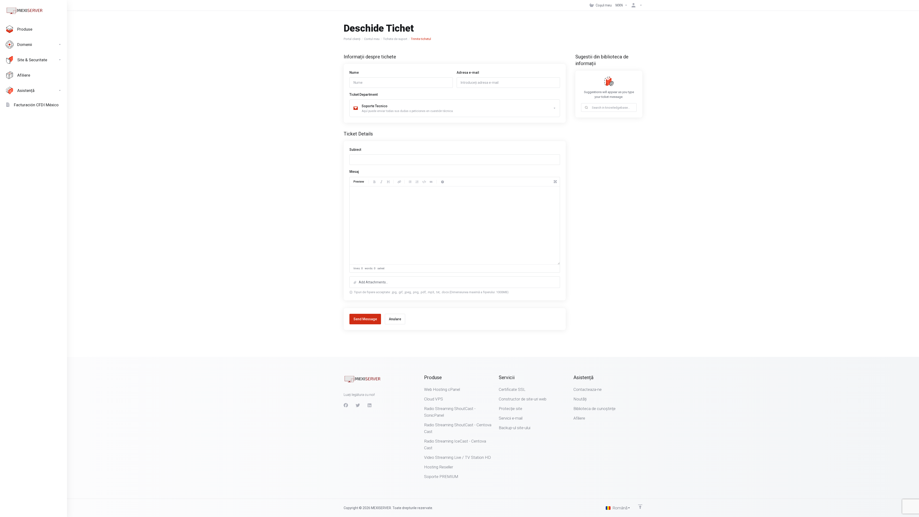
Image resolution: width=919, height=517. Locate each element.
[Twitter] (358, 405)
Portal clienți (352, 39)
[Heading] (388, 181)
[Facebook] (346, 405)
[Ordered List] (417, 181)
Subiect (355, 150)
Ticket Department (363, 94)
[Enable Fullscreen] (555, 181)
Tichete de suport (395, 39)
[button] (454, 282)
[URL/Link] (399, 181)
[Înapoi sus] (640, 507)
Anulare (395, 319)
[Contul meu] (635, 5)
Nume (354, 72)
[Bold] (374, 181)
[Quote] (431, 181)
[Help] (442, 181)
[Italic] (381, 181)
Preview (358, 181)
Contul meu (372, 39)
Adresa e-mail (468, 72)
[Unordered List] (410, 181)
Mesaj (354, 172)
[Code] (424, 181)
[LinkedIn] (370, 405)
